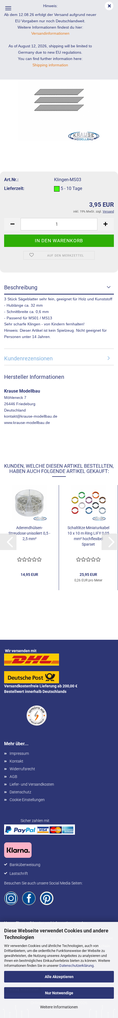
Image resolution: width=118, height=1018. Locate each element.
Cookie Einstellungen (27, 799)
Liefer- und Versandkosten (32, 784)
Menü (8, 8)
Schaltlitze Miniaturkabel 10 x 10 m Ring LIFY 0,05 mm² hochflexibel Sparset (88, 536)
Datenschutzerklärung (76, 965)
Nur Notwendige (59, 993)
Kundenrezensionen (28, 358)
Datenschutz (20, 792)
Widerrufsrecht (22, 769)
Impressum (19, 753)
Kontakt (16, 761)
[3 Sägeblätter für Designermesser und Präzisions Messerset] (59, 99)
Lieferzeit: (14, 188)
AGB (13, 776)
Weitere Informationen (59, 1007)
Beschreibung (20, 287)
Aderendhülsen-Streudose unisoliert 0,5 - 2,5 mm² (29, 533)
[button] (12, 224)
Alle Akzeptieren (59, 977)
